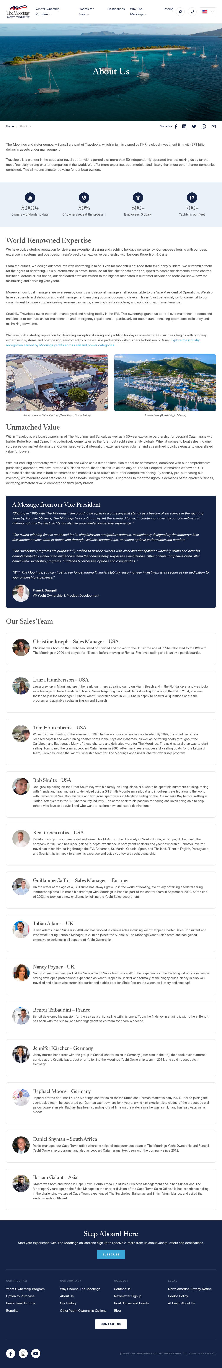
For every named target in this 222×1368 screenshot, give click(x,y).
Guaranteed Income (20, 1303)
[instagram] (23, 1353)
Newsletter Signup (127, 1296)
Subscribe (111, 1254)
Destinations (116, 9)
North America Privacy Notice (190, 1289)
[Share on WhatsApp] (204, 126)
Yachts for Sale (86, 11)
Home (10, 126)
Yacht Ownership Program (48, 11)
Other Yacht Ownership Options (83, 1311)
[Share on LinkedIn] (184, 126)
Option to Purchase (20, 1296)
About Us (25, 126)
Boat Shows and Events (131, 1303)
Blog (117, 1311)
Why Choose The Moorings (80, 1289)
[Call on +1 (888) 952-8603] (192, 11)
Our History (68, 1303)
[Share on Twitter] (194, 126)
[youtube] (35, 1353)
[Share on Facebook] (176, 126)
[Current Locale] (208, 11)
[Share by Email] (213, 126)
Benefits (12, 1311)
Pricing (168, 9)
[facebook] (10, 1353)
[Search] (180, 11)
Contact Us (122, 1289)
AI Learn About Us (181, 1303)
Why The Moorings (137, 11)
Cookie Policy (178, 1296)
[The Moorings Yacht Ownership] (18, 11)
